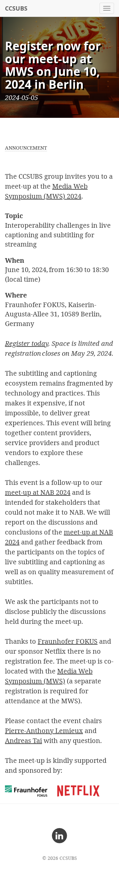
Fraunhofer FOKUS (68, 641)
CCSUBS (16, 8)
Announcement (26, 147)
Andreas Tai (23, 740)
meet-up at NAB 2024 (37, 492)
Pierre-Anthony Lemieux (44, 730)
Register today (26, 343)
